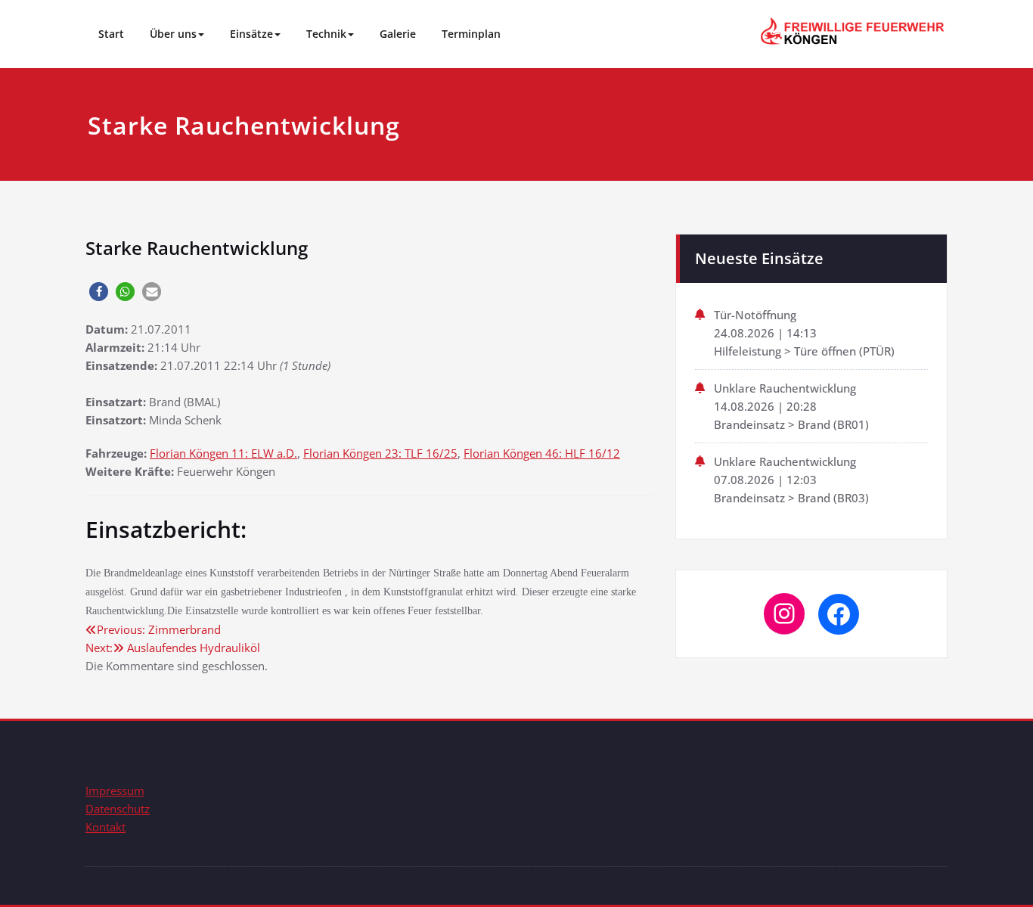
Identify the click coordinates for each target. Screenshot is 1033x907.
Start (111, 33)
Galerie (398, 33)
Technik (326, 33)
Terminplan (471, 33)
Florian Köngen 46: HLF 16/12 (542, 453)
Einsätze (251, 33)
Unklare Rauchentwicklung (785, 388)
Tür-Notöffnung (755, 314)
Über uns (173, 33)
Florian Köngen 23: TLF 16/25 (380, 453)
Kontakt (105, 826)
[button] (98, 291)
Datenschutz (117, 808)
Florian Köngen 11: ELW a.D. (223, 453)
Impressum (114, 790)
